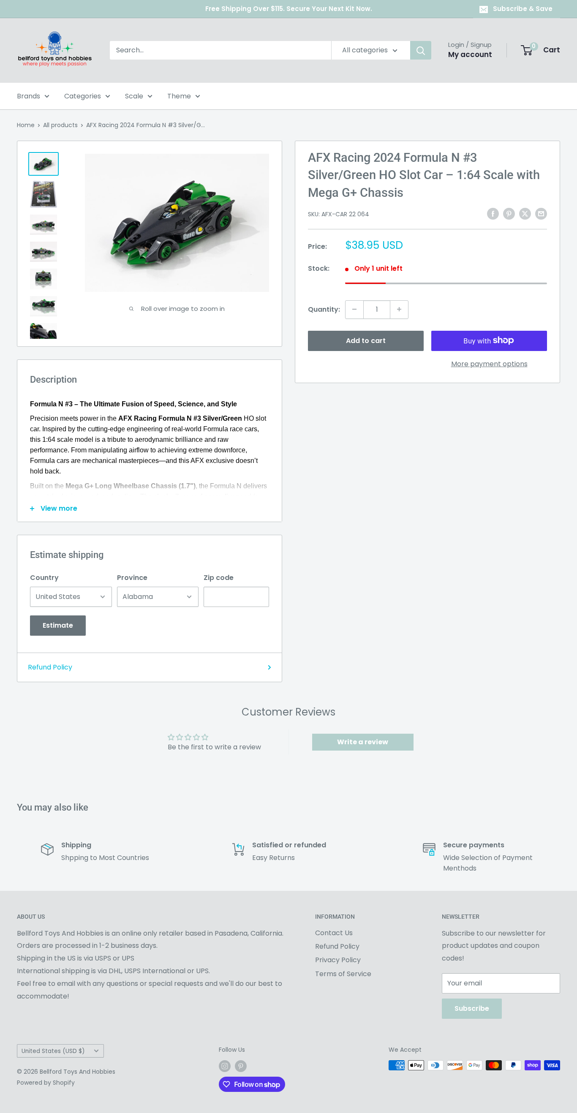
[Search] (420, 50)
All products (60, 125)
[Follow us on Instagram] (225, 1066)
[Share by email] (541, 213)
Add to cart (366, 340)
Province (132, 577)
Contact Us (334, 933)
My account (470, 54)
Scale (134, 96)
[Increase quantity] (399, 309)
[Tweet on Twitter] (525, 213)
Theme (179, 96)
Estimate (58, 625)
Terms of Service (343, 974)
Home (26, 125)
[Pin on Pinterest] (509, 213)
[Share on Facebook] (493, 213)
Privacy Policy (338, 960)
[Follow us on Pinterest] (241, 1066)
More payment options (489, 363)
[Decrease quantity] (354, 309)
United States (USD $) (53, 1051)
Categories (82, 96)
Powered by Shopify (46, 1082)
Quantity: (324, 309)
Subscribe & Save (523, 8)
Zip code (219, 577)
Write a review (362, 742)
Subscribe (472, 1008)
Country (44, 577)
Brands (28, 96)
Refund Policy (50, 667)
